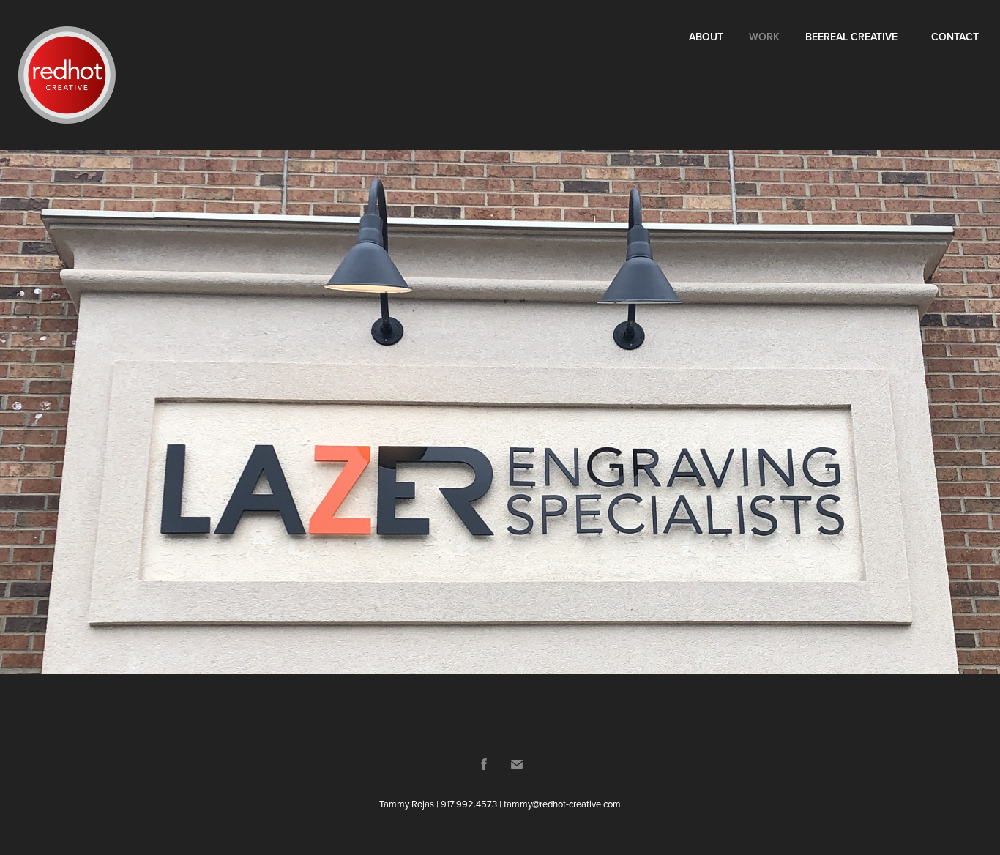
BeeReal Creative (851, 36)
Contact (955, 36)
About (706, 36)
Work (764, 36)
